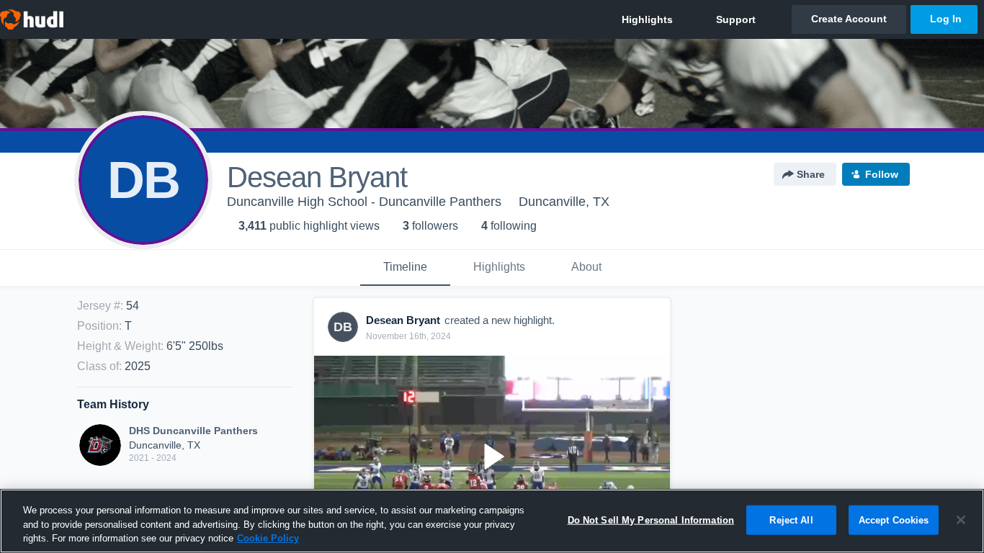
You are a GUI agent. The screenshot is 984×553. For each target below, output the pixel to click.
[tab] (405, 268)
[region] (492, 521)
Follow (881, 174)
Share (811, 174)
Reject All (791, 519)
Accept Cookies (894, 519)
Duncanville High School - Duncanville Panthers (364, 201)
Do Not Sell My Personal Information (651, 519)
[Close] (961, 520)
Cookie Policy (268, 538)
